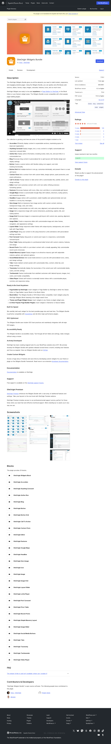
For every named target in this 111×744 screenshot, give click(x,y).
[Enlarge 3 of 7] (46, 417)
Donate (69, 720)
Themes (29, 718)
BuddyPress (90, 723)
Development (31, 70)
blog (94, 103)
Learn (48, 715)
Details (11, 70)
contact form (100, 103)
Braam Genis (46, 693)
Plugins (29, 720)
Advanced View (80, 112)
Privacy (9, 723)
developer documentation (60, 361)
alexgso (13, 697)
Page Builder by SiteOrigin (50, 91)
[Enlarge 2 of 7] (25, 440)
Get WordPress (103, 3)
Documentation (12, 372)
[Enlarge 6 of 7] (68, 436)
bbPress (89, 720)
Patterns (29, 723)
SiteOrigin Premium (13, 393)
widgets (101, 107)
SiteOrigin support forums (35, 383)
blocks (90, 103)
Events (68, 718)
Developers (49, 720)
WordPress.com (91, 715)
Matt (88, 718)
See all (102, 143)
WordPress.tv (51, 723)
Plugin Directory (11, 8)
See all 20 (101, 99)
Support (101, 70)
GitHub (45, 350)
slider (96, 107)
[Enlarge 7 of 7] (68, 452)
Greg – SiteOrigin (24, 62)
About (8, 715)
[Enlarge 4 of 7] (46, 430)
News (8, 718)
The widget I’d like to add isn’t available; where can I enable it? (27, 673)
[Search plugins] (25, 19)
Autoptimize (29, 314)
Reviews (20, 70)
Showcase (30, 715)
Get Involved (70, 715)
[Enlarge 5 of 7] (68, 417)
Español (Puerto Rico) (29, 733)
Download (100, 61)
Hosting (9, 720)
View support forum (81, 162)
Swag (68, 723)
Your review (78, 143)
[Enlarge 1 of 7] (25, 417)
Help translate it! (73, 13)
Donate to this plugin (81, 179)
